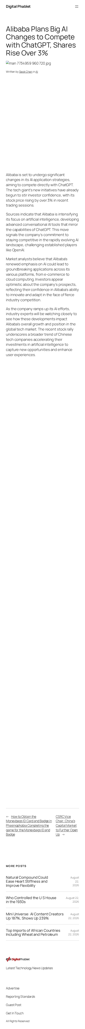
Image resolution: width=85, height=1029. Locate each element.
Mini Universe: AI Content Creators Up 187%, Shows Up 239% (35, 916)
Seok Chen (25, 71)
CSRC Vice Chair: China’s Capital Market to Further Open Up (67, 825)
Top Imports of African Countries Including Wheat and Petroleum (33, 932)
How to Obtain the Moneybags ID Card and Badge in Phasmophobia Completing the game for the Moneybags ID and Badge (29, 825)
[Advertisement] (42, 618)
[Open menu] (76, 6)
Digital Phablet (18, 6)
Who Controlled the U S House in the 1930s (31, 900)
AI (37, 71)
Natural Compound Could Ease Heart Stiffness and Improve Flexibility (27, 881)
